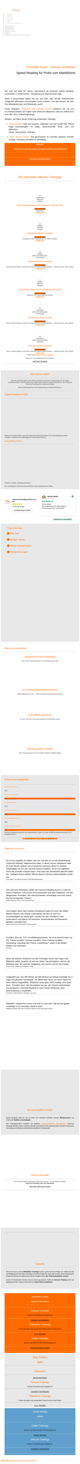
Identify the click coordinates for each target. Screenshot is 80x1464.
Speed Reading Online (40, 1348)
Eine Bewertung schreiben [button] (22, 510)
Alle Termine (40, 1334)
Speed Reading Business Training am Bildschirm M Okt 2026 (40, 289)
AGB (6, 1460)
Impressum (13, 1460)
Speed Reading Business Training (40, 261)
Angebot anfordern (40, 1320)
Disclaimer (22, 1460)
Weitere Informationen (40, 159)
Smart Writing (40, 1435)
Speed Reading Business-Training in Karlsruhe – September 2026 (40, 205)
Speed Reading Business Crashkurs (40, 233)
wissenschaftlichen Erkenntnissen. (53, 1124)
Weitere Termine (40, 361)
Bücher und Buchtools (40, 1186)
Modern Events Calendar (44, 355)
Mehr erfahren (40, 1378)
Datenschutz (31, 1460)
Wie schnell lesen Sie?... (40, 839)
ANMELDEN (40, 212)
